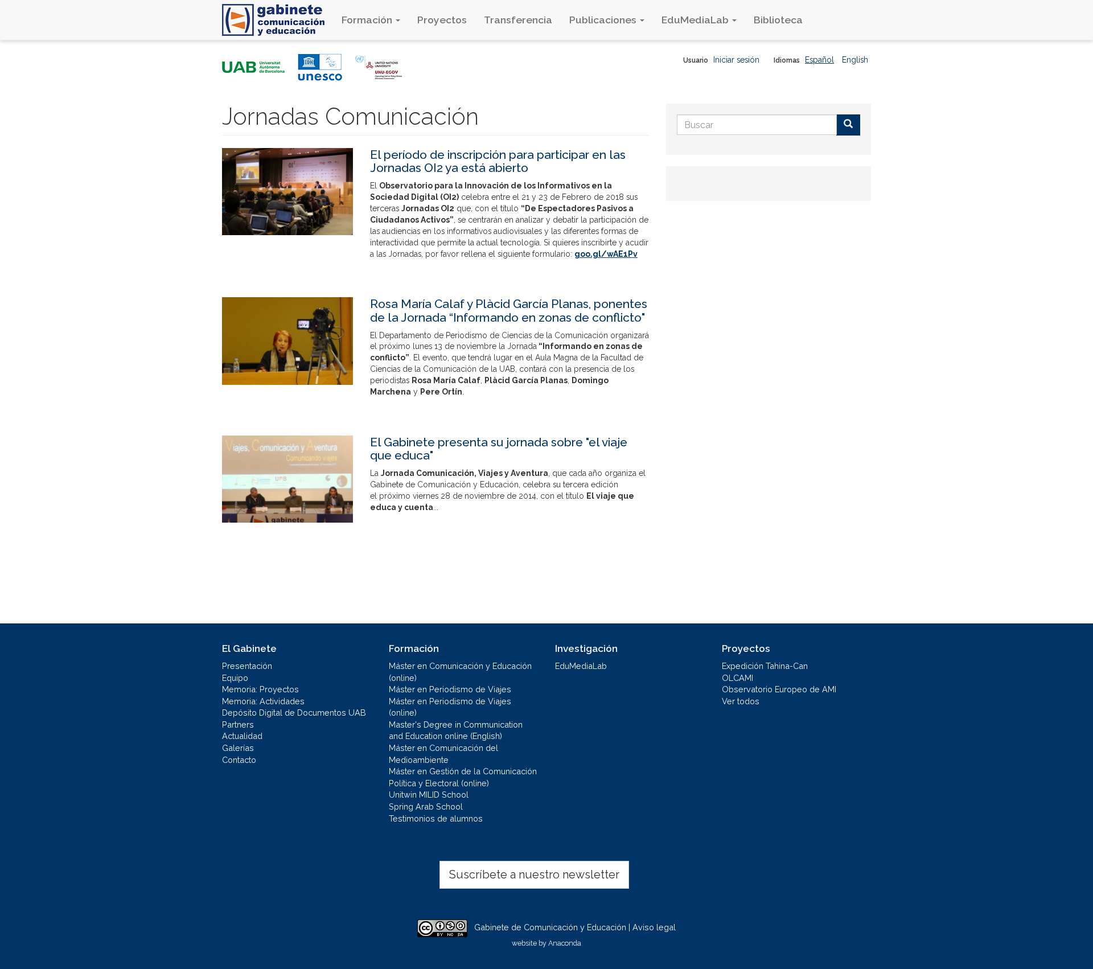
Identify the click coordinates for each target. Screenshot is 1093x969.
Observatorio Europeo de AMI (779, 689)
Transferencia (518, 20)
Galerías (238, 748)
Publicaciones (604, 20)
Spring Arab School (426, 806)
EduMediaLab (696, 20)
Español (819, 59)
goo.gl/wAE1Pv (606, 253)
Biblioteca (778, 20)
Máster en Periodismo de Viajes (450, 689)
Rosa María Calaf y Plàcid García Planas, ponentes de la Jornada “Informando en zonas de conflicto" (508, 310)
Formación (368, 20)
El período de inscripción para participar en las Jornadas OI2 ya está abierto (498, 161)
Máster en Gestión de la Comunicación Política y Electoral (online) (463, 777)
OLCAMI (737, 678)
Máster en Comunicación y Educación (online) (460, 672)
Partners (238, 724)
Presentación (247, 666)
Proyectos (442, 20)
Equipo (235, 678)
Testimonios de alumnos (436, 818)
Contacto (239, 760)
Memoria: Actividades (263, 701)
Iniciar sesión (736, 59)
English (855, 59)
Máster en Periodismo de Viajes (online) (450, 707)
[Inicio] (277, 20)
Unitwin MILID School (429, 794)
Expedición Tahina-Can (765, 666)
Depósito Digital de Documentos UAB (294, 712)
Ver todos (740, 701)
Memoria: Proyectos (260, 689)
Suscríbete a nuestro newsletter (534, 874)
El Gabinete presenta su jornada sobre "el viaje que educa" (498, 448)
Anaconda (564, 943)
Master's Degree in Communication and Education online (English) (456, 730)
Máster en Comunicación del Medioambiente (443, 754)
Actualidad (242, 736)
